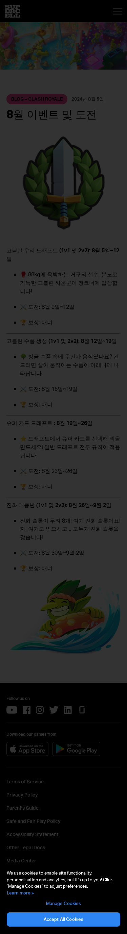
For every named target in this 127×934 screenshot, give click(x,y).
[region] (63, 898)
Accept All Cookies (63, 919)
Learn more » (20, 892)
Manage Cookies (63, 903)
